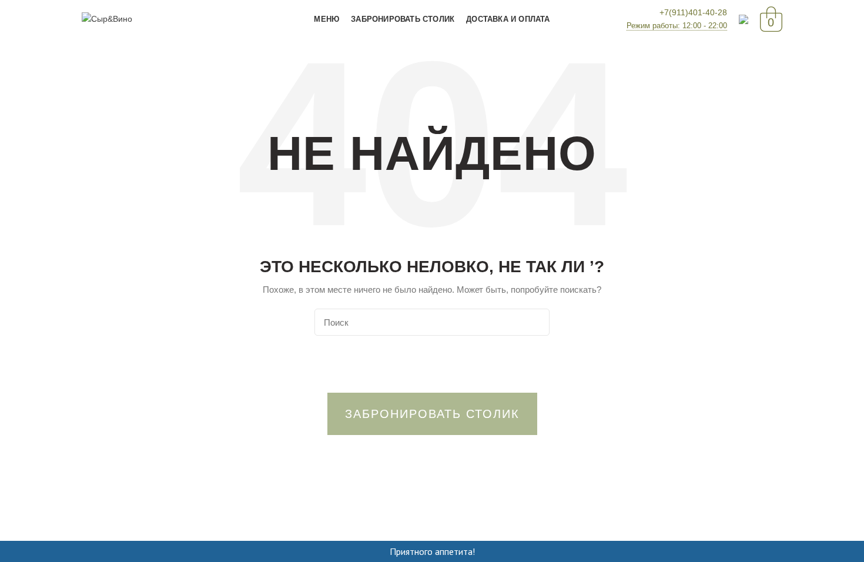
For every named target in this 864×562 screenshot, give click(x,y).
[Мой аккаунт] (743, 19)
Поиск (533, 322)
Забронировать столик (432, 413)
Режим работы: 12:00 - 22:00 (677, 25)
